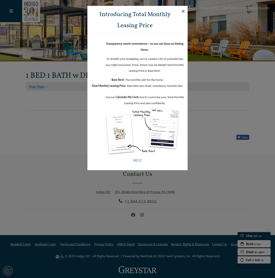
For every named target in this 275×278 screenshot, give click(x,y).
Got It (137, 160)
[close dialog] (183, 12)
